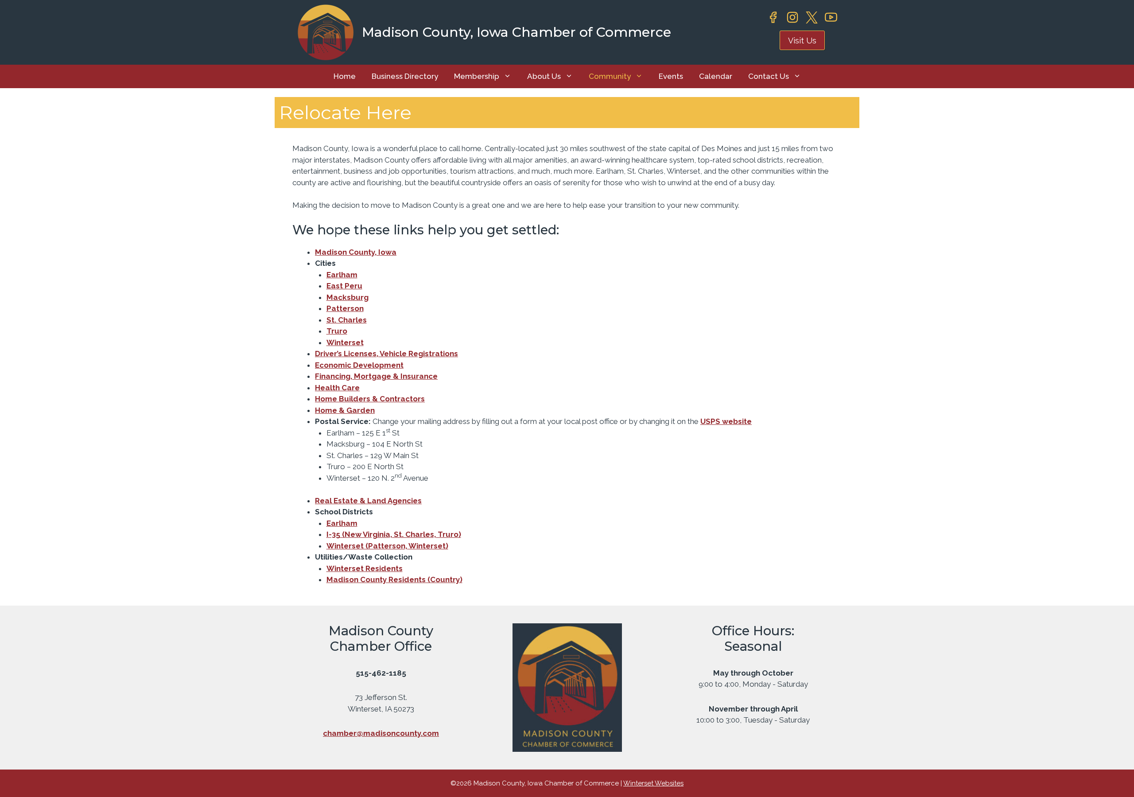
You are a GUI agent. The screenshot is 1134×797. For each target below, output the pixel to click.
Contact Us (768, 76)
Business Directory (405, 76)
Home (345, 76)
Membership (476, 76)
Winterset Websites (653, 783)
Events (671, 76)
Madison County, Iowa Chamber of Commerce (516, 32)
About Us (544, 76)
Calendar (715, 76)
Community (610, 76)
